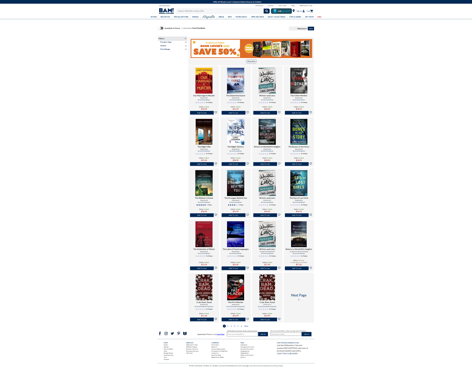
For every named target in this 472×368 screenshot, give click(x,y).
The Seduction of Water (204, 249)
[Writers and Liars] (267, 80)
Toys (165, 357)
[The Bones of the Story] (299, 131)
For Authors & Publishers (219, 351)
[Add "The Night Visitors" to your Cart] (236, 164)
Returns (243, 357)
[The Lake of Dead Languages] (235, 234)
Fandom (166, 359)
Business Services (192, 349)
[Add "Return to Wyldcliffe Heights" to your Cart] (267, 164)
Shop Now (251, 61)
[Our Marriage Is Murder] (204, 80)
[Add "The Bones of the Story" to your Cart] (299, 164)
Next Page (299, 297)
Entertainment (168, 355)
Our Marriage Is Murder (204, 95)
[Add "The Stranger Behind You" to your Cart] (236, 215)
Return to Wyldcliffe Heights (267, 146)
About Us (214, 347)
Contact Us (215, 353)
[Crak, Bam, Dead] (204, 287)
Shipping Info (245, 353)
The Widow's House (204, 198)
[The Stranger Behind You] (235, 183)
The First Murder (235, 302)
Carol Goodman (205, 100)
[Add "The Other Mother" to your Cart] (299, 113)
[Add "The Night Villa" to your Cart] (204, 164)
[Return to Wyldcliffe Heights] (267, 131)
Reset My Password (247, 349)
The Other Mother (298, 95)
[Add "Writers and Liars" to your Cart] (267, 113)
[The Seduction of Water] (204, 234)
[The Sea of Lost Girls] (299, 183)
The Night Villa (204, 146)
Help (293, 5)
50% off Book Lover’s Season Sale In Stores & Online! (237, 2)
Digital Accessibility (217, 357)
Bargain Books (168, 353)
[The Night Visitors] (235, 131)
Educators (259, 5)
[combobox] (224, 11)
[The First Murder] (236, 287)
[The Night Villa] (204, 131)
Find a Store (215, 345)
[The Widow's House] (204, 183)
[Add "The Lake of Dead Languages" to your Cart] (236, 268)
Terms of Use (257, 366)
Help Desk (244, 345)
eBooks (166, 347)
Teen (165, 351)
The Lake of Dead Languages (235, 249)
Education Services (192, 351)
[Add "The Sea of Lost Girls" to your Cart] (299, 215)
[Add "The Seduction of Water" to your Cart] (204, 268)
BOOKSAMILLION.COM (233, 366)
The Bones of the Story (298, 146)
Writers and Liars (267, 95)
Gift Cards (282, 5)
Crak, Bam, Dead (204, 302)
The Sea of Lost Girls (298, 198)
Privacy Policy (278, 366)
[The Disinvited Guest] (235, 80)
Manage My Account (247, 347)
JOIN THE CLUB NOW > (287, 353)
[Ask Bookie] (281, 11)
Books (166, 345)
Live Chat (220, 334)
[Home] (165, 11)
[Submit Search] (267, 11)
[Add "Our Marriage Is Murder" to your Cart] (204, 113)
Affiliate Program (191, 347)
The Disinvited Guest (235, 95)
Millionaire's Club (306, 5)
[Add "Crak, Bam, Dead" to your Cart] (204, 319)
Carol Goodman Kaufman (205, 306)
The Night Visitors (235, 146)
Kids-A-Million (168, 349)
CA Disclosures (268, 366)
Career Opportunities (218, 349)
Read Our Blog (216, 355)
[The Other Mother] (299, 80)
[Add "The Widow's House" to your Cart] (204, 215)
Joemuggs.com (247, 366)
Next (246, 326)
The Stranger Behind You (235, 198)
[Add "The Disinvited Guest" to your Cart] (236, 113)
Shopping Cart (245, 351)
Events (271, 5)
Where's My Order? (247, 355)
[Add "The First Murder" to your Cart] (236, 319)
